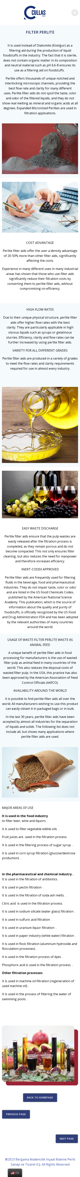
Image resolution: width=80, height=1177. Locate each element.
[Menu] (74, 12)
